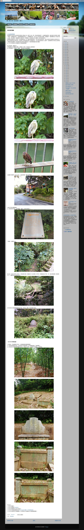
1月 (66, 81)
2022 (66, 49)
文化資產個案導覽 (11, 34)
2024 (66, 46)
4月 (66, 76)
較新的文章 (10, 520)
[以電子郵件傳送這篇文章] (17, 514)
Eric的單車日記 (68, 229)
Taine (7, 5)
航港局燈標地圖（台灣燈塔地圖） (70, 215)
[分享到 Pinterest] (22, 514)
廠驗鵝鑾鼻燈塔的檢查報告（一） (72, 152)
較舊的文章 (58, 520)
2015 (66, 60)
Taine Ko (72, 28)
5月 (66, 75)
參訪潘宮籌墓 (68, 92)
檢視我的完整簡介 (72, 30)
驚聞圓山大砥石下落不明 (70, 83)
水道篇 (26, 24)
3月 (66, 78)
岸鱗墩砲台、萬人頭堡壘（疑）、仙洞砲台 (72, 115)
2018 (66, 55)
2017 (66, 57)
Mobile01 (16, 507)
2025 (66, 44)
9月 (66, 70)
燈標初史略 (32, 24)
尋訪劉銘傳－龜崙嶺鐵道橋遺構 (72, 189)
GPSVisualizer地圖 (22, 509)
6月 (66, 73)
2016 (66, 59)
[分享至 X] (20, 514)
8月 (66, 71)
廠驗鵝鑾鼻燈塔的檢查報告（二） (72, 140)
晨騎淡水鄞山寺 (69, 90)
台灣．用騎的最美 (68, 231)
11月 (67, 67)
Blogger (46, 526)
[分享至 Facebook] (21, 514)
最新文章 (9, 24)
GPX (30, 509)
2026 (66, 42)
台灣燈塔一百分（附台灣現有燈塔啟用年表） (72, 163)
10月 (67, 68)
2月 (66, 80)
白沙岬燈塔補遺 (72, 128)
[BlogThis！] (19, 514)
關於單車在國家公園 (69, 93)
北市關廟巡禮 (71, 101)
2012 (66, 96)
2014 (66, 62)
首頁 (34, 520)
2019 (66, 54)
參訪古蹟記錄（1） (69, 86)
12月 (67, 65)
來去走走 (21, 24)
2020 (66, 52)
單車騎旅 (15, 24)
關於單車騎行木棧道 (69, 84)
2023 (66, 47)
